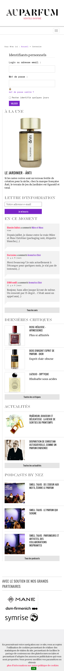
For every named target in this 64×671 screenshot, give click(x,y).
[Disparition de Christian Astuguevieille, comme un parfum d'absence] (15, 450)
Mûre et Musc (37, 227)
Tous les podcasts (32, 558)
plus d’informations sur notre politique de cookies (32, 665)
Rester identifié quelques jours (30, 97)
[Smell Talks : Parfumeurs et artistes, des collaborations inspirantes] (15, 544)
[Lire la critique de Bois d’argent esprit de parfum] (15, 359)
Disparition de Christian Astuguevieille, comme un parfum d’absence (42, 445)
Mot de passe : (18, 76)
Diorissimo (11, 255)
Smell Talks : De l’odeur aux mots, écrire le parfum (44, 486)
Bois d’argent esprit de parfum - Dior (41, 352)
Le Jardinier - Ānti (18, 172)
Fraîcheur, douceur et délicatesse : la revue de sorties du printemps (42, 419)
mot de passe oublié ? (21, 92)
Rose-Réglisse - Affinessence (37, 328)
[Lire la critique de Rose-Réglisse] (15, 335)
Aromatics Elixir (34, 255)
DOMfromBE (12, 282)
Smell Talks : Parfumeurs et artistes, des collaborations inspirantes (44, 540)
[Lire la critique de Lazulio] (15, 382)
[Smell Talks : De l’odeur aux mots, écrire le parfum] (15, 493)
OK (33, 668)
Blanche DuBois (14, 227)
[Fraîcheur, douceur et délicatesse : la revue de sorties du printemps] (15, 424)
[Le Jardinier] (32, 142)
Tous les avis (32, 310)
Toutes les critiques (32, 396)
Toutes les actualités (32, 465)
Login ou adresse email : (25, 62)
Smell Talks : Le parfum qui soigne (43, 511)
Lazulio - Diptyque (39, 374)
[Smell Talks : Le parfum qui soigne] (15, 518)
